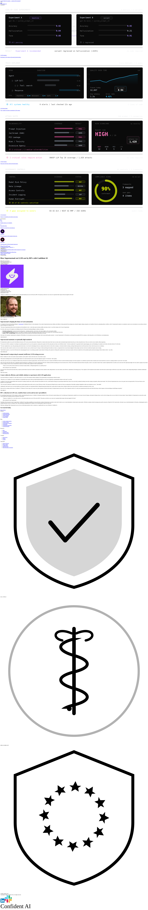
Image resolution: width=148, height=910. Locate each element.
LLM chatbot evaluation (7, 423)
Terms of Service (6, 443)
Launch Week (5, 417)
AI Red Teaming (17, 249)
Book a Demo (5, 247)
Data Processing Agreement (8, 447)
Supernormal (21, 324)
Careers (4, 439)
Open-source (5, 437)
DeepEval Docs (6, 432)
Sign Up (11, 247)
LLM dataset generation (7, 425)
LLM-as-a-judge (6, 422)
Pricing (4, 438)
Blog (1, 252)
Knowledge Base (5, 252)
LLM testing (5, 424)
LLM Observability (10, 249)
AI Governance (22, 249)
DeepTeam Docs (6, 433)
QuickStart (5, 431)
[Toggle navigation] (14, 247)
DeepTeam (14, 252)
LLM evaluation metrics (7, 421)
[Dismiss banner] (1, 2)
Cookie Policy (5, 445)
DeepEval (10, 252)
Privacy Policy (5, 444)
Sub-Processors (5, 446)
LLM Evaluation (3, 249)
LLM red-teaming (6, 426)
